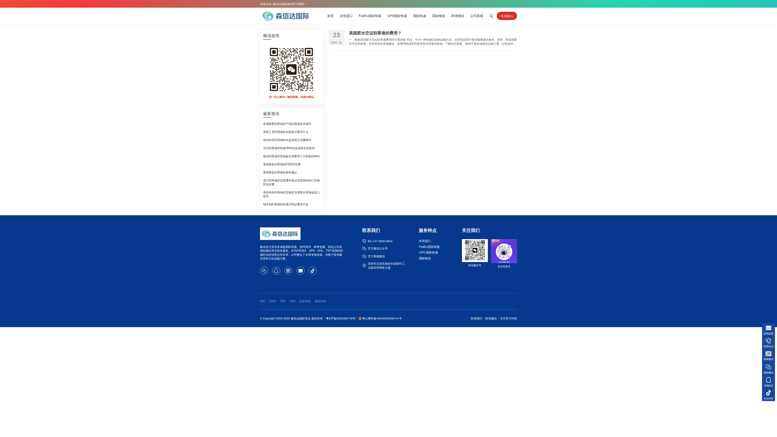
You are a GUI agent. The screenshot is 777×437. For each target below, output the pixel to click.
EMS (273, 301)
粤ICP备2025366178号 (340, 318)
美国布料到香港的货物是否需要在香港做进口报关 (291, 194)
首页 (330, 15)
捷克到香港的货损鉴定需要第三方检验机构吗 (291, 156)
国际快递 (419, 15)
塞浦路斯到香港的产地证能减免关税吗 (287, 123)
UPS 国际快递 (428, 252)
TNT (283, 301)
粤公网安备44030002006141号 (382, 318)
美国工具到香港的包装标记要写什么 (285, 131)
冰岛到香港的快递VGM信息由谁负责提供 (289, 148)
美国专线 (320, 301)
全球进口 (346, 15)
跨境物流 (457, 15)
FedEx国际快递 (370, 15)
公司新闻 (476, 15)
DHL (263, 301)
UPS (292, 301)
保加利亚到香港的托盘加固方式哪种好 (287, 140)
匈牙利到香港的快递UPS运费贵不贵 (285, 204)
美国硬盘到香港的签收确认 (280, 172)
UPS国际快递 (397, 15)
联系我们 (507, 16)
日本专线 (305, 301)
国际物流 (438, 15)
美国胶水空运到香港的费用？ (375, 33)
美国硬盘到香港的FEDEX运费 (282, 164)
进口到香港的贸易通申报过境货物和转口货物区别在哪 (291, 182)
